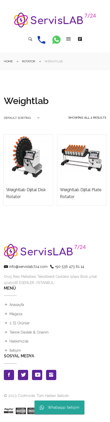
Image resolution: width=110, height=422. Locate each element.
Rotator (28, 61)
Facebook (9, 375)
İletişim (15, 350)
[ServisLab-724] (55, 20)
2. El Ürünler (19, 323)
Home (8, 61)
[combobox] (22, 118)
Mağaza (15, 314)
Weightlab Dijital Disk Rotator (26, 193)
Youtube (37, 375)
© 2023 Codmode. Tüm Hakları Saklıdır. (36, 396)
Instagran (51, 375)
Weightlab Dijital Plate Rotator (80, 193)
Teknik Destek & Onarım (29, 332)
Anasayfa (16, 305)
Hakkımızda (18, 341)
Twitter (23, 375)
